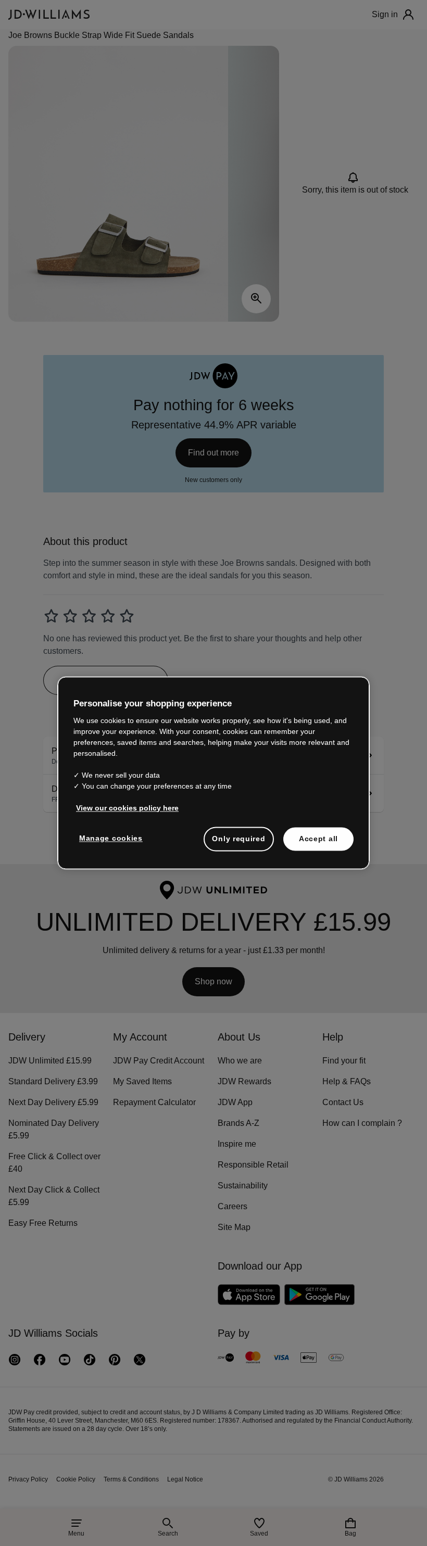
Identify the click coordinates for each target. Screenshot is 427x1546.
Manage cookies (111, 838)
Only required (238, 838)
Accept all (318, 838)
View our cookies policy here (127, 808)
